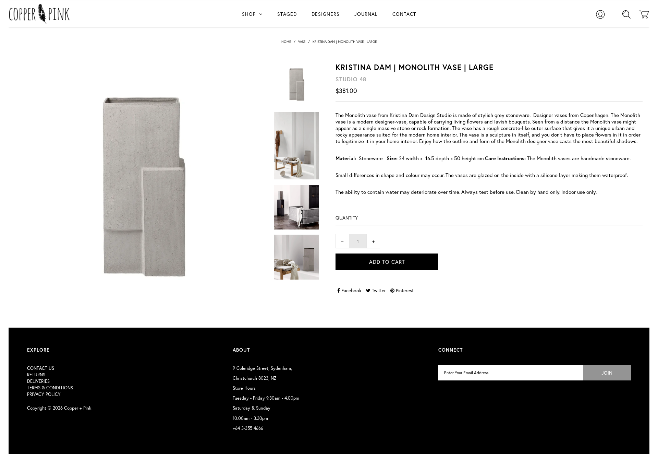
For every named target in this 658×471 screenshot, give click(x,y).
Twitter (378, 290)
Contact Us (40, 368)
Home (286, 41)
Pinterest (404, 290)
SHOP (249, 14)
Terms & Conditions (50, 388)
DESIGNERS (326, 14)
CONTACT (404, 14)
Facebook (351, 290)
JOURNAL (366, 14)
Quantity (347, 217)
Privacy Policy (44, 394)
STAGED (287, 14)
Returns (36, 375)
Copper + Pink (77, 408)
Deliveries (38, 381)
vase (301, 41)
